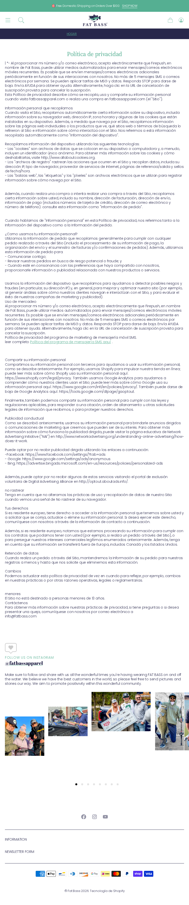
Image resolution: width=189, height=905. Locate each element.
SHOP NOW (129, 6)
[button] (21, 20)
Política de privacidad (105, 34)
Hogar (72, 34)
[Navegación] (7, 20)
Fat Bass (74, 891)
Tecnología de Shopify (107, 891)
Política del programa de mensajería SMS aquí (70, 341)
